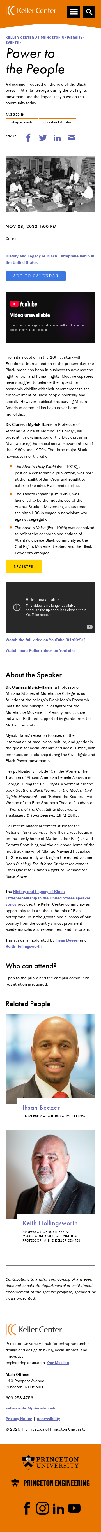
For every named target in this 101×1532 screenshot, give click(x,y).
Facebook (26, 1508)
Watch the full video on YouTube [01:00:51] (45, 639)
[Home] (31, 10)
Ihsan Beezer (67, 940)
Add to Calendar (36, 276)
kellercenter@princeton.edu (31, 1408)
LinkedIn (58, 1508)
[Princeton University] (50, 1462)
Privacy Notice (19, 1418)
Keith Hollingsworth (24, 946)
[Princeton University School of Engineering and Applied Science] (50, 1482)
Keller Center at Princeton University (44, 37)
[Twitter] (43, 137)
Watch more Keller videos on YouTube (40, 650)
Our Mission (58, 1362)
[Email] (72, 137)
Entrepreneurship (21, 122)
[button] (89, 12)
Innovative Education (58, 122)
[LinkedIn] (57, 137)
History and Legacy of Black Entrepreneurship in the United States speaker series (48, 898)
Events (12, 42)
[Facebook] (28, 137)
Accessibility (48, 1418)
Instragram (42, 1508)
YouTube (74, 1508)
